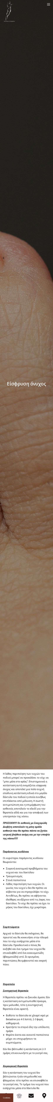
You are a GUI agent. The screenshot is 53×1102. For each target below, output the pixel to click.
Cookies (6, 1097)
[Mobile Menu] (48, 4)
